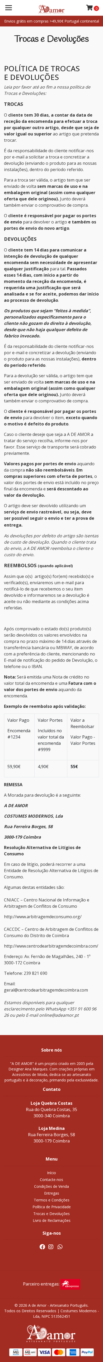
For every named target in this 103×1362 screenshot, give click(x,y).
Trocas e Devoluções (51, 1213)
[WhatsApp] (59, 1247)
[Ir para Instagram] (50, 1247)
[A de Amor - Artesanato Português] (51, 8)
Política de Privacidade (51, 1206)
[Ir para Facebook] (42, 1247)
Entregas (51, 1193)
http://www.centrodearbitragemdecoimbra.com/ (51, 946)
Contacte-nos (51, 1179)
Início (51, 1172)
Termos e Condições (51, 1199)
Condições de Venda (51, 1186)
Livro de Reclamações (52, 1220)
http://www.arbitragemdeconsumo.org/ (43, 917)
